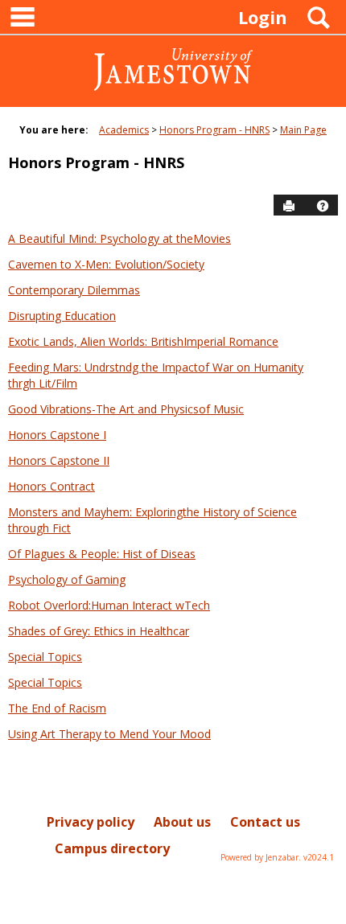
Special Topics (45, 656)
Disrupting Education (62, 315)
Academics (124, 130)
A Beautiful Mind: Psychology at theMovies (119, 238)
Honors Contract (51, 486)
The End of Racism (57, 708)
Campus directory (112, 848)
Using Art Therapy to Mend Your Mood (109, 733)
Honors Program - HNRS (214, 130)
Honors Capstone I (57, 434)
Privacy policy (90, 822)
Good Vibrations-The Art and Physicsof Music (126, 409)
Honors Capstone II (58, 460)
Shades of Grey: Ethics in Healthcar (98, 631)
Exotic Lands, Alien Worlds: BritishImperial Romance (143, 341)
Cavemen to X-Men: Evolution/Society (106, 264)
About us (182, 822)
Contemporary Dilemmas (74, 290)
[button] (322, 205)
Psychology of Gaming (67, 579)
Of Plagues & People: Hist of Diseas (102, 553)
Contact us (265, 822)
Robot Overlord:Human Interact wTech (109, 605)
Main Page (303, 130)
